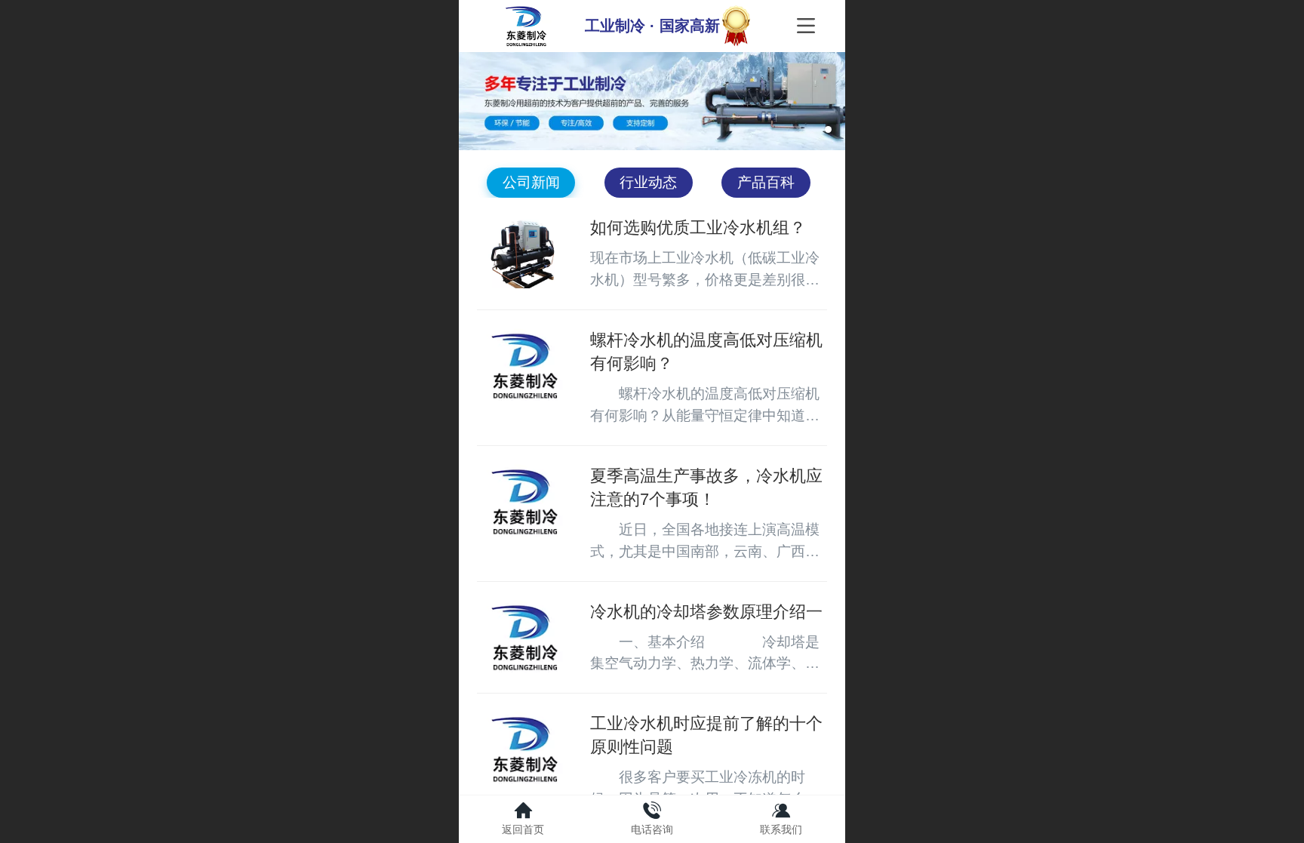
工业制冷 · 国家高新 (652, 25)
